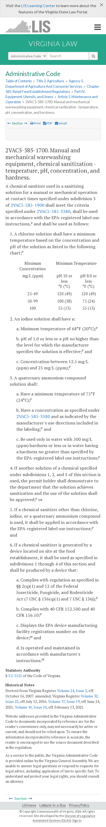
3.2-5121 (15, 675)
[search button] (93, 56)
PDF (49, 123)
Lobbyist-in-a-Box (52, 805)
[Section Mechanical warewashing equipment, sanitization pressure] (9, 123)
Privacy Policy (79, 805)
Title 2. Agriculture (50, 81)
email (62, 123)
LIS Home (29, 805)
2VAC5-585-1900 (27, 205)
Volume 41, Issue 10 (31, 707)
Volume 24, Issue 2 (72, 690)
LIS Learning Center (38, 5)
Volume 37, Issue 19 (64, 701)
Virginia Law (53, 43)
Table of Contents (18, 81)
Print (37, 123)
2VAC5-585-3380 (53, 211)
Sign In (77, 820)
